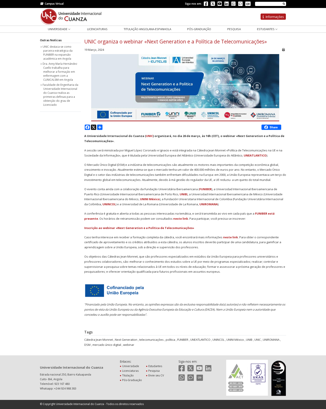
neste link (180, 219)
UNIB (249, 340)
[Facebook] (206, 4)
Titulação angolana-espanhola (147, 29)
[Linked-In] (226, 4)
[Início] (71, 16)
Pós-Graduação (199, 29)
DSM (87, 345)
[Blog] (240, 4)
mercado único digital (106, 345)
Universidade (58, 29)
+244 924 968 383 (65, 388)
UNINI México (150, 199)
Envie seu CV (156, 375)
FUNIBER (205, 189)
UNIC (149, 136)
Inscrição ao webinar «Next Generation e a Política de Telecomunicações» (139, 228)
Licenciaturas (97, 29)
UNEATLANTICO (255, 155)
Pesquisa (234, 29)
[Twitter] (213, 4)
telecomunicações (151, 340)
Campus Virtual (54, 4)
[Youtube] (220, 4)
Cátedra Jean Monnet (98, 340)
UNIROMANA (208, 204)
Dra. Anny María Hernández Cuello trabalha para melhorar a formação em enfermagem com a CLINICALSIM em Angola (60, 72)
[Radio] (248, 4)
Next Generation (126, 340)
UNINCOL (109, 204)
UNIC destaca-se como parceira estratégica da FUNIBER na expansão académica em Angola (58, 53)
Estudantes (266, 29)
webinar (128, 345)
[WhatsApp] (233, 4)
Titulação (128, 375)
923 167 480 (62, 384)
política (170, 340)
